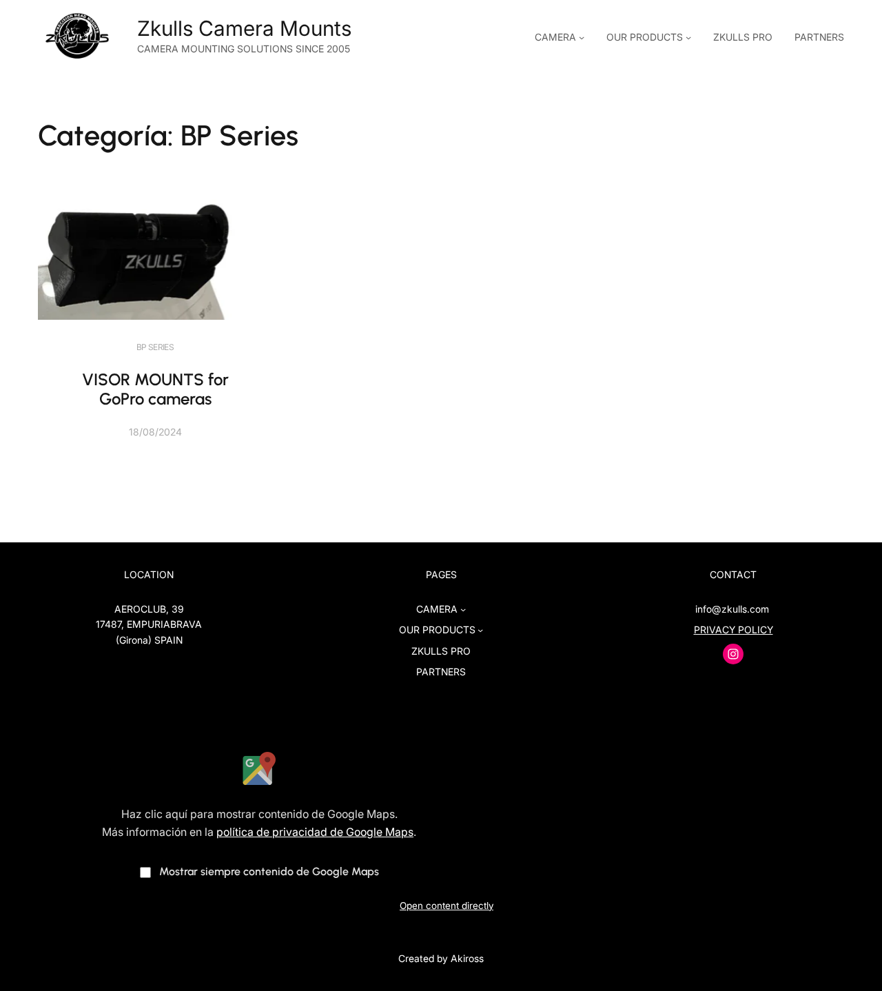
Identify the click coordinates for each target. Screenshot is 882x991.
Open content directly (446, 905)
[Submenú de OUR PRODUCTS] (688, 37)
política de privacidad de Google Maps (314, 832)
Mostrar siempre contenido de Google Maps (269, 871)
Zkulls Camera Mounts (244, 28)
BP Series (155, 347)
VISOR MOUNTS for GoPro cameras (155, 389)
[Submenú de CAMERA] (581, 37)
